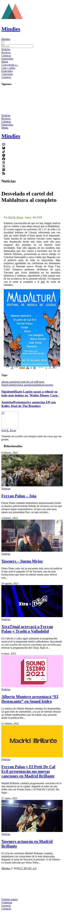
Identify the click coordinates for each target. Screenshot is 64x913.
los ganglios (26, 384)
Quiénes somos (9, 899)
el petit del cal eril (27, 381)
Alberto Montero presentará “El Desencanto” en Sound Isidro (29, 698)
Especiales (7, 71)
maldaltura (38, 384)
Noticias (5, 49)
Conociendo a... (9, 64)
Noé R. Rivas (15, 217)
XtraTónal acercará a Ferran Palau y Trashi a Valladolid (27, 628)
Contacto (6, 77)
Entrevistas (7, 58)
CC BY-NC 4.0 (27, 868)
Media (4, 61)
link (43, 281)
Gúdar (10, 384)
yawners (48, 384)
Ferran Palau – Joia (18, 496)
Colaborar (6, 902)
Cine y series (8, 67)
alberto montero (9, 381)
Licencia (6, 905)
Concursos (7, 74)
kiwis (17, 384)
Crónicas (6, 55)
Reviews (6, 52)
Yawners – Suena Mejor (22, 561)
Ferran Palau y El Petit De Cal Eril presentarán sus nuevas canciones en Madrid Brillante (28, 771)
